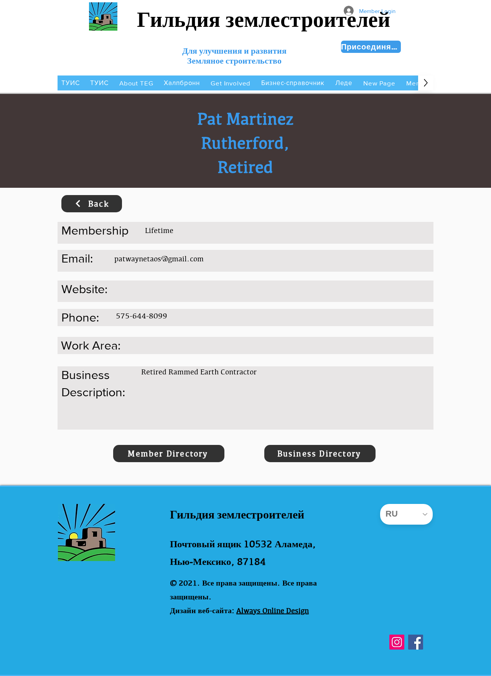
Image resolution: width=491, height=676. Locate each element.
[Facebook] (415, 642)
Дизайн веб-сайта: (202, 610)
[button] (136, 82)
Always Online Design (272, 610)
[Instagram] (396, 642)
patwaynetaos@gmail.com (159, 258)
